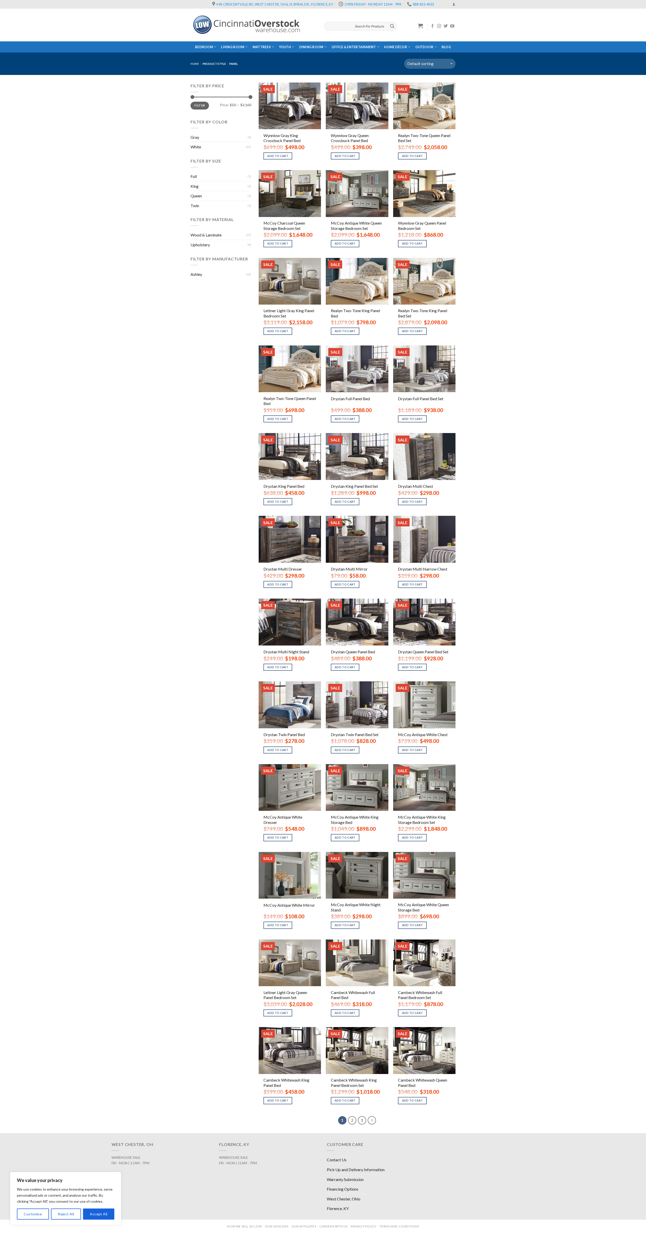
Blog (446, 47)
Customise (33, 1214)
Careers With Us (333, 1226)
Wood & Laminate (206, 234)
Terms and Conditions (399, 1226)
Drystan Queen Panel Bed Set (423, 651)
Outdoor (424, 47)
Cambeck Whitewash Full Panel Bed (353, 995)
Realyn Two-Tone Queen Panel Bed (289, 401)
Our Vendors (276, 1226)
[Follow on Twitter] (446, 26)
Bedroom (204, 47)
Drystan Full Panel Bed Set (420, 398)
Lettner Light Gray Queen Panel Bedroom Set (285, 995)
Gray (195, 137)
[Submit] (392, 26)
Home (195, 63)
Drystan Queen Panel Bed (353, 651)
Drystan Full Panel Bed (350, 398)
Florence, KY (338, 1208)
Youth (285, 47)
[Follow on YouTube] (452, 26)
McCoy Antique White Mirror (289, 905)
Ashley (196, 274)
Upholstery (200, 244)
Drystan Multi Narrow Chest (422, 569)
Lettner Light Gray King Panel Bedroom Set (288, 313)
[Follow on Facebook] (432, 26)
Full (194, 176)
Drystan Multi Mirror (349, 569)
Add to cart (277, 155)
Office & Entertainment (354, 47)
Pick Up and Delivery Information (356, 1169)
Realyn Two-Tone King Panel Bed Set (422, 313)
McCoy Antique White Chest (423, 734)
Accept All (98, 1214)
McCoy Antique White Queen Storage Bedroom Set (356, 226)
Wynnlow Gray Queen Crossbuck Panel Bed (350, 138)
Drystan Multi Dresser (282, 569)
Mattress (262, 47)
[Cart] (420, 26)
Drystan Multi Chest (415, 486)
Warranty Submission (345, 1179)
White (196, 146)
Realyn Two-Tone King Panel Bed (355, 313)
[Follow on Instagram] (439, 26)
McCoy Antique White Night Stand (356, 907)
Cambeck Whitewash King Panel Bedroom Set (354, 1083)
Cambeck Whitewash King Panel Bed (286, 1083)
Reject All (66, 1214)
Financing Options (342, 1189)
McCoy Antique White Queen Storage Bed (423, 907)
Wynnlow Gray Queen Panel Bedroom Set (422, 226)
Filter (199, 105)
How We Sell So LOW (244, 1226)
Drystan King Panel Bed (283, 486)
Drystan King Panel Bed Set (354, 486)
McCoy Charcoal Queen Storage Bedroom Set (284, 226)
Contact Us (336, 1159)
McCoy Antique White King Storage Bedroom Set (422, 820)
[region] (65, 1198)
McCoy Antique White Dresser (282, 820)
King (195, 186)
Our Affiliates (303, 1226)
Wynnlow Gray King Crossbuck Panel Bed (282, 138)
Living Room (232, 47)
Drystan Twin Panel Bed (284, 734)
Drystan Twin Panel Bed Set (355, 734)
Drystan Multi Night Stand (286, 651)
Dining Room (311, 47)
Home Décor (395, 47)
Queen (196, 195)
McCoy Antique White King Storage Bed (355, 820)
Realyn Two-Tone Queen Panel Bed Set (424, 138)
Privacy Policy (363, 1226)
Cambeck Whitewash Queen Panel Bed (422, 1083)
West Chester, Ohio (343, 1198)
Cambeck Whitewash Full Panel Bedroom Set (420, 995)
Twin (195, 205)
